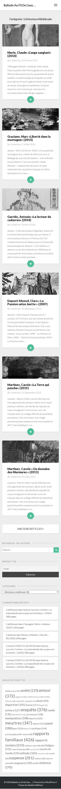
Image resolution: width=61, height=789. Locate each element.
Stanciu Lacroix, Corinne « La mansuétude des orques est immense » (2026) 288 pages (29, 613)
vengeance (22, 763)
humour (36, 714)
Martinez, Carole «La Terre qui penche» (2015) (28, 386)
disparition (15, 704)
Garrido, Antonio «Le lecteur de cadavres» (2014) (29, 218)
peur (18, 728)
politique (39, 728)
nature (39, 723)
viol (35, 763)
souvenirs (43, 754)
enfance (13, 710)
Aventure (37, 697)
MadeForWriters (35, 785)
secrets (34, 749)
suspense (21, 758)
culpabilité (30, 701)
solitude (28, 753)
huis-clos (24, 715)
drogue (43, 705)
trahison (39, 758)
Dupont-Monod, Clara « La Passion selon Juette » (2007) (27, 302)
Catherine (15, 60)
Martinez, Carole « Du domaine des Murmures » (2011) (28, 470)
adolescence (12, 691)
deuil (42, 700)
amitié (29, 690)
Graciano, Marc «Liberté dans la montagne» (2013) (28, 138)
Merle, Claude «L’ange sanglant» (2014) (29, 54)
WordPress (50, 782)
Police (27, 729)
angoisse (20, 697)
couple (20, 701)
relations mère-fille (35, 745)
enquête (34, 709)
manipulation (16, 718)
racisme (27, 734)
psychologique (13, 734)
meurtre (35, 718)
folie (15, 715)
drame (32, 704)
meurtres (18, 722)
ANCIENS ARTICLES (29, 528)
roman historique (20, 749)
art (29, 697)
